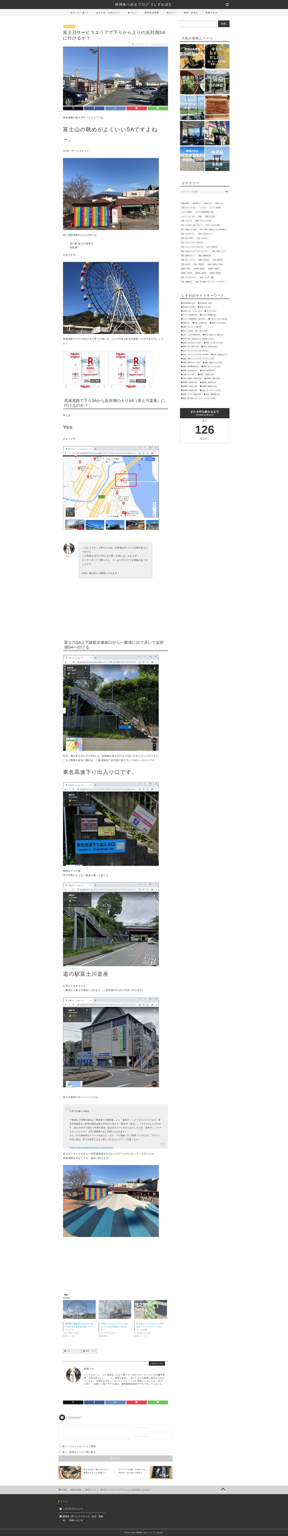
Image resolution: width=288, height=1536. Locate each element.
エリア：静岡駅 (186, 212)
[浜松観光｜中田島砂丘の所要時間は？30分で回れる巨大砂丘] (192, 158)
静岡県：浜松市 (186, 273)
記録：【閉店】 (199, 264)
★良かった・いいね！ (188, 207)
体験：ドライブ (186, 221)
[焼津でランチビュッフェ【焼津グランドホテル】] (192, 133)
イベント (203, 207)
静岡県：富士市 (90, 1351)
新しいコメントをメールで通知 (79, 1446)
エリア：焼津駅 (215, 207)
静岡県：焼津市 (201, 273)
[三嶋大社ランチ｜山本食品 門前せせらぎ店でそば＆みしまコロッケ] (192, 82)
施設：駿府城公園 (205, 255)
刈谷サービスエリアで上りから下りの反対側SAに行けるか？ (114, 1326)
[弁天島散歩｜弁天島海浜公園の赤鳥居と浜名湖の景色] (217, 158)
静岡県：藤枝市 (215, 273)
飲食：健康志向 (186, 282)
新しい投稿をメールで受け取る (79, 1452)
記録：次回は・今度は (215, 264)
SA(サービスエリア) (73, 1351)
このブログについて (73, 1509)
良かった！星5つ (79, 12)
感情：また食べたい (205, 234)
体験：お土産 (210, 216)
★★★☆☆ (208, 203)
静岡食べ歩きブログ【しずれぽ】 (144, 4)
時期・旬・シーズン (188, 260)
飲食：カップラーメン (188, 277)
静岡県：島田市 (213, 268)
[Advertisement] (115, 610)
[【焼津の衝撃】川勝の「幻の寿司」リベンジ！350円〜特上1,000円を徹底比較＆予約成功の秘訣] (217, 133)
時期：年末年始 (204, 260)
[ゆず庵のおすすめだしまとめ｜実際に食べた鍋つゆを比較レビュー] (217, 56)
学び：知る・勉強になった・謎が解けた (213, 229)
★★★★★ (185, 203)
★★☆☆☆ (219, 203)
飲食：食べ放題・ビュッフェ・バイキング (210, 282)
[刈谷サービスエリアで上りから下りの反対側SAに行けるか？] (115, 1309)
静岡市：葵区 (185, 268)
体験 (200, 216)
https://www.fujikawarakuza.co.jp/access (91, 1147)
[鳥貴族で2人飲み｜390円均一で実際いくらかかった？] (192, 56)
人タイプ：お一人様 (188, 216)
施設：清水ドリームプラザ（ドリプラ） (194, 251)
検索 (223, 23)
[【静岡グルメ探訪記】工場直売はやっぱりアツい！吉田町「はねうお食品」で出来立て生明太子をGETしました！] (217, 107)
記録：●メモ (185, 264)
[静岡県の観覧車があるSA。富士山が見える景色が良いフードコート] (79, 1309)
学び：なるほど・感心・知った (191, 225)
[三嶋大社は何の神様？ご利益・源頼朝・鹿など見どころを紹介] (217, 82)
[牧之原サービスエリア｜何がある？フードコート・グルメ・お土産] (150, 1309)
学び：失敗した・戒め (188, 229)
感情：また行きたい (188, 234)
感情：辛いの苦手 (187, 238)
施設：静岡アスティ (219, 251)
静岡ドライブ (69, 26)
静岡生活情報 (152, 12)
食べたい (132, 12)
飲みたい (171, 12)
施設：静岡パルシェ (188, 255)
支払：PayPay (202, 238)
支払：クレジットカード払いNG (192, 242)
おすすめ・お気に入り (108, 12)
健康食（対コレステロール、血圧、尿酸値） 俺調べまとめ (83, 1518)
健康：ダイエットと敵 (203, 221)
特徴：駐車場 (217, 260)
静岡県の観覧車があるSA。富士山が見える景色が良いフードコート (79, 1326)
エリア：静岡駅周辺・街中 (205, 212)
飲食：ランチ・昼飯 (207, 277)
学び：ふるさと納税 (213, 225)
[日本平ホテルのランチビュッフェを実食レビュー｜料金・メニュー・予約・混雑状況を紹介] (192, 107)
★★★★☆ (196, 203)
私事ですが (212, 12)
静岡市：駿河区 (199, 268)
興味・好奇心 (191, 12)
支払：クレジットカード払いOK (192, 247)
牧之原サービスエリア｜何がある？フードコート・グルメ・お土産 (150, 1326)
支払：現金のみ (212, 247)
